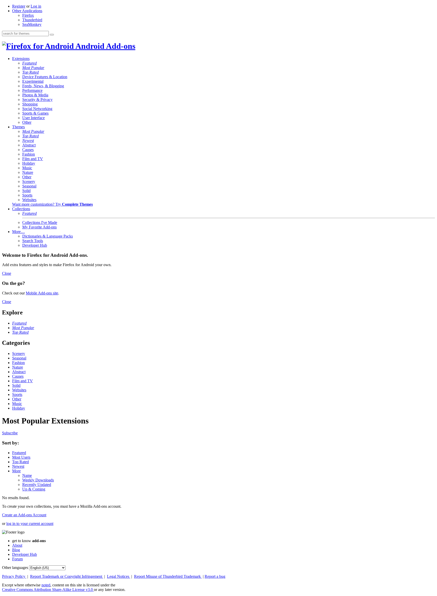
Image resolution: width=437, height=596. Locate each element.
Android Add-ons (104, 46)
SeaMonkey (31, 24)
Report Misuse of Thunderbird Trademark (168, 576)
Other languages (15, 567)
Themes (18, 127)
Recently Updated (36, 484)
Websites (29, 200)
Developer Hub (34, 245)
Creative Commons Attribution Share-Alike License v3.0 (48, 589)
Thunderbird (32, 20)
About (17, 545)
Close (6, 273)
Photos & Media (35, 95)
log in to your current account (29, 523)
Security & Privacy (37, 99)
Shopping (30, 104)
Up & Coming (33, 489)
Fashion (28, 154)
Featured (29, 63)
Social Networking (37, 109)
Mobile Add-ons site (42, 293)
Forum (17, 559)
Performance (32, 90)
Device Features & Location (44, 77)
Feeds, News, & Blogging (43, 86)
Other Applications (27, 11)
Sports (27, 195)
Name (27, 475)
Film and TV (32, 159)
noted (45, 585)
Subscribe (10, 433)
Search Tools (32, 241)
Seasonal (29, 186)
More (16, 471)
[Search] (52, 34)
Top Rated (30, 72)
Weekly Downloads (38, 480)
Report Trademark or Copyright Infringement (66, 576)
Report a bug (215, 576)
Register (18, 6)
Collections (21, 209)
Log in (36, 6)
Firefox (28, 15)
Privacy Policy (14, 576)
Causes (28, 149)
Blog (16, 550)
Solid (26, 190)
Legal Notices (118, 576)
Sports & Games (35, 113)
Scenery (28, 181)
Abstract (29, 145)
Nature (27, 172)
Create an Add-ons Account (24, 515)
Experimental (32, 81)
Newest (28, 140)
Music (27, 168)
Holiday (28, 163)
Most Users (21, 457)
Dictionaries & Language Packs (47, 236)
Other (26, 122)
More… (18, 231)
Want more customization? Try (52, 204)
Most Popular (33, 68)
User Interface (33, 118)
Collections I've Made (39, 222)
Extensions (21, 58)
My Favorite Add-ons (39, 227)
